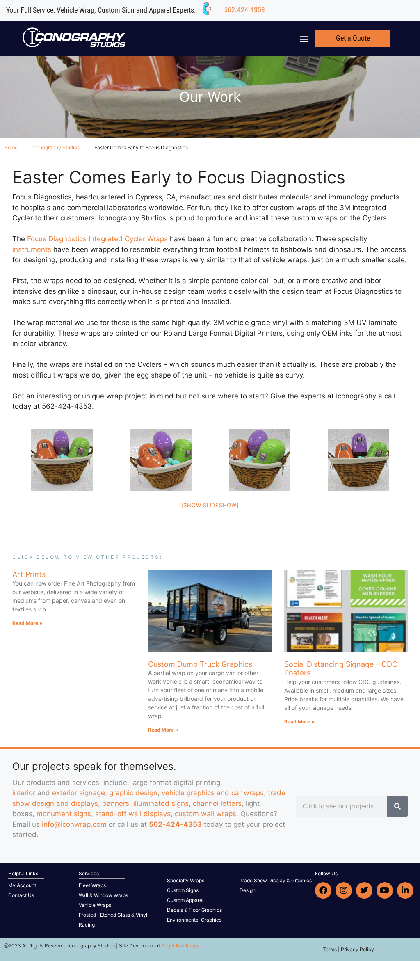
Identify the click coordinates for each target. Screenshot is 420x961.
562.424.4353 (244, 9)
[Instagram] (344, 890)
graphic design (133, 793)
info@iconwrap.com (74, 824)
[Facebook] (323, 890)
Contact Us (21, 895)
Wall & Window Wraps (103, 895)
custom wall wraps (205, 814)
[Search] (397, 806)
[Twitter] (364, 890)
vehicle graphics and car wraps (213, 793)
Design (248, 890)
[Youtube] (385, 890)
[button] (304, 38)
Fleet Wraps (92, 885)
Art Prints (29, 574)
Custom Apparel (185, 900)
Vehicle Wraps (95, 905)
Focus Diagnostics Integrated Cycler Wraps (97, 239)
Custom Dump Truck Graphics (200, 664)
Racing (87, 925)
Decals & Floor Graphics (194, 910)
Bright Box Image (180, 946)
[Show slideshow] (210, 505)
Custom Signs (183, 890)
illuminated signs (161, 803)
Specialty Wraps (185, 880)
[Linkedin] (405, 890)
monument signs (64, 814)
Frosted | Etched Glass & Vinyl (113, 915)
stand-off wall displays (133, 814)
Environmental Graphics (194, 920)
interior (23, 793)
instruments (31, 249)
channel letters (217, 803)
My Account (22, 885)
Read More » (27, 623)
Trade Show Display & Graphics (276, 880)
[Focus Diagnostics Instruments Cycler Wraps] (61, 460)
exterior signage (78, 793)
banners (115, 803)
